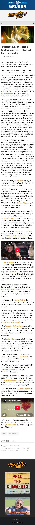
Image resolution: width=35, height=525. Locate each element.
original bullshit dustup (9, 272)
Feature (4, 433)
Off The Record (13, 433)
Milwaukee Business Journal (10, 289)
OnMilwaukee (23, 357)
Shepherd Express (23, 203)
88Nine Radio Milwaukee (16, 236)
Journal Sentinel (9, 218)
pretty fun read (7, 93)
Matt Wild (3, 56)
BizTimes (20, 181)
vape (23, 227)
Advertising (20, 522)
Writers (14, 522)
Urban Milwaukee (8, 262)
